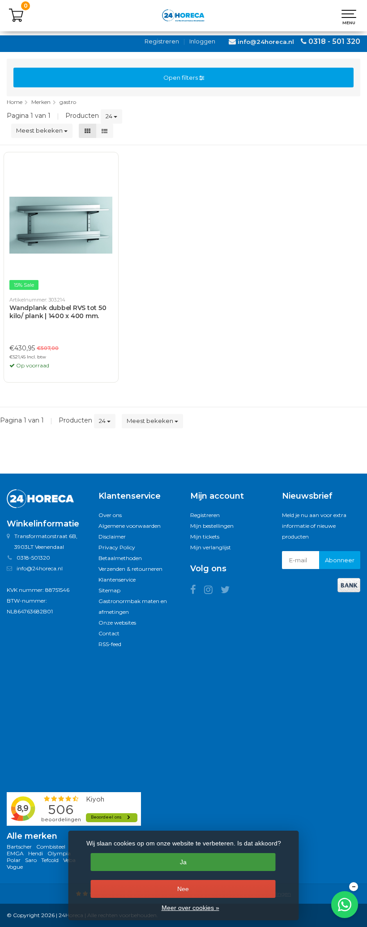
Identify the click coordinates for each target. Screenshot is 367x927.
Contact (108, 633)
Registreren (162, 41)
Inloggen (202, 41)
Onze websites (117, 622)
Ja (183, 862)
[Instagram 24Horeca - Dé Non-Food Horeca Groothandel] (212, 591)
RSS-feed (109, 644)
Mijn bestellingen (212, 525)
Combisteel (50, 846)
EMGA (15, 853)
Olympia (59, 853)
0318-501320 (33, 557)
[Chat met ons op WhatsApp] (344, 904)
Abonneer (339, 560)
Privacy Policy (116, 547)
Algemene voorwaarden (129, 525)
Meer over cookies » (190, 907)
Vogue (15, 866)
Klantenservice (117, 579)
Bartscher (19, 846)
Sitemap (109, 590)
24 (110, 116)
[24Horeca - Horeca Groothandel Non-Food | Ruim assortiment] (183, 16)
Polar (14, 860)
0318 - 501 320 (334, 41)
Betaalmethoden (120, 558)
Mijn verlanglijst (210, 547)
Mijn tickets (204, 536)
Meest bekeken (40, 130)
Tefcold (50, 860)
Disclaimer (112, 536)
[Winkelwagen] (16, 20)
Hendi (35, 853)
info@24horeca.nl (266, 41)
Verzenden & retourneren (130, 568)
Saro (31, 860)
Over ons (110, 515)
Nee (183, 889)
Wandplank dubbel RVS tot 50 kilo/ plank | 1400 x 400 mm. (57, 312)
